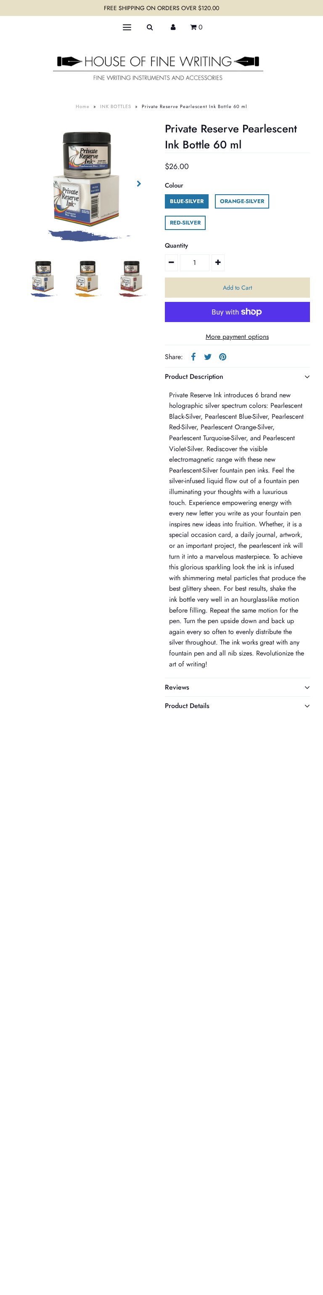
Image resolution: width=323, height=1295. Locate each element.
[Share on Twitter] (208, 356)
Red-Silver (185, 223)
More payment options (237, 336)
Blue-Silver (187, 201)
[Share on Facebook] (193, 356)
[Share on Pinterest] (223, 356)
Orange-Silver (242, 201)
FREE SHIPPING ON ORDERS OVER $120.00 (161, 8)
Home (83, 106)
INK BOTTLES (115, 106)
